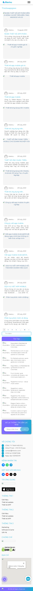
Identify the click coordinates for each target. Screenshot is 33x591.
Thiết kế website (7, 502)
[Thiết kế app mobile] (16, 82)
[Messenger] (3, 464)
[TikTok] (11, 474)
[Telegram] (11, 464)
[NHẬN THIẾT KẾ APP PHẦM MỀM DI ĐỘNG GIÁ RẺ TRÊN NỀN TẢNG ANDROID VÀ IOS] (16, 19)
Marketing (5, 527)
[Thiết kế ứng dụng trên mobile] (16, 114)
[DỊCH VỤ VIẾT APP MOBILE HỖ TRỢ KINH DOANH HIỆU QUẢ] (16, 272)
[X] (14, 474)
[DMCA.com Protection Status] (8, 548)
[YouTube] (7, 474)
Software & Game (8, 530)
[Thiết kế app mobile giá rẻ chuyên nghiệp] (16, 51)
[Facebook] (3, 474)
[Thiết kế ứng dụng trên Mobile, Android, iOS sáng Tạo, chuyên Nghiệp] (16, 177)
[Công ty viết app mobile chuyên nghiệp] (16, 209)
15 (24, 329)
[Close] (23, 563)
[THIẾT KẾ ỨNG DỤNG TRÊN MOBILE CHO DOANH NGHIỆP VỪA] (16, 145)
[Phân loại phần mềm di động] (16, 303)
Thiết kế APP (6, 505)
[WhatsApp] (7, 464)
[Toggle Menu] (29, 2)
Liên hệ (4, 532)
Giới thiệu (5, 500)
